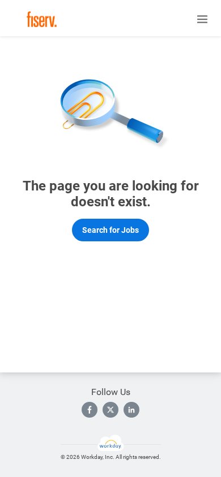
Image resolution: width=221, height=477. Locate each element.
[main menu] (202, 19)
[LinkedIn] (131, 410)
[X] (110, 410)
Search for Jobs (110, 230)
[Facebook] (89, 410)
